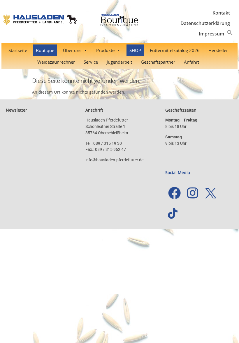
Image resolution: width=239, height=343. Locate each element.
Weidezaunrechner (56, 62)
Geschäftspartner (158, 62)
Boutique (45, 50)
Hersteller (218, 50)
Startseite (17, 50)
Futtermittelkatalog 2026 (175, 50)
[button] (230, 34)
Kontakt (221, 13)
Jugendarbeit (119, 62)
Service (91, 62)
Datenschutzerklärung (205, 23)
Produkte (105, 50)
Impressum (211, 34)
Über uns (72, 50)
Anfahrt (191, 62)
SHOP (135, 50)
